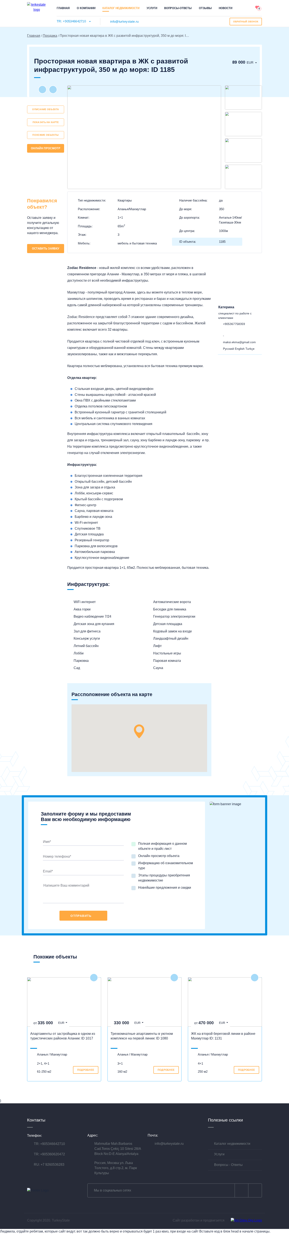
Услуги (152, 8)
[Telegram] (240, 330)
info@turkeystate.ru (124, 21)
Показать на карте (46, 122)
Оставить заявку (45, 248)
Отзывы (205, 8)
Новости (225, 8)
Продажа (50, 35)
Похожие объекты (45, 135)
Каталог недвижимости (120, 8)
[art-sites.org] (246, 1220)
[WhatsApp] (233, 330)
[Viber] (227, 330)
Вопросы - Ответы (228, 1165)
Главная (63, 8)
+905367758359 (234, 324)
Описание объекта (45, 109)
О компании (86, 8)
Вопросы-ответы (178, 8)
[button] (139, 731)
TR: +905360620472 (49, 1154)
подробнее (85, 1069)
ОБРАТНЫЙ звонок (245, 21)
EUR (250, 62)
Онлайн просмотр (45, 148)
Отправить (81, 915)
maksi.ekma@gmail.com (239, 342)
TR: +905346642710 (71, 21)
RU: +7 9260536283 (49, 1164)
